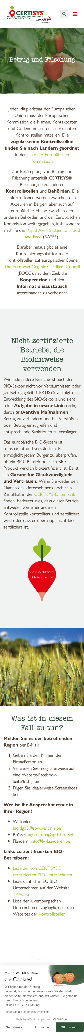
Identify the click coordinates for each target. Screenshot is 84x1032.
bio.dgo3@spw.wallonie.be (37, 827)
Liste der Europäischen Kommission (48, 157)
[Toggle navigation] (75, 14)
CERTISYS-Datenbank (54, 493)
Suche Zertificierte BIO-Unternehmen (42, 574)
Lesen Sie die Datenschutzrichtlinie (27, 1012)
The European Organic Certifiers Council (42, 266)
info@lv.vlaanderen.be (50, 840)
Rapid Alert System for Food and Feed (52, 233)
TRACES (21, 894)
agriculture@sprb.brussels (51, 834)
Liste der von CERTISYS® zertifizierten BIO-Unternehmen (42, 871)
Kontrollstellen (52, 913)
